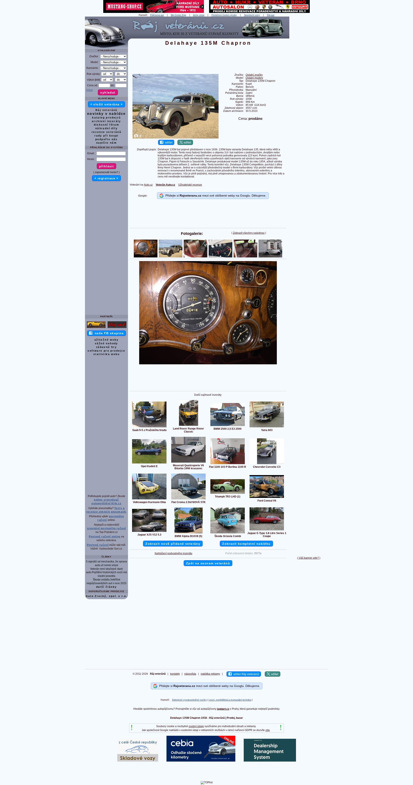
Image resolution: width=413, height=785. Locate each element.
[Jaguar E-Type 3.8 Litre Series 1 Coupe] (267, 530)
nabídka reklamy (210, 673)
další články (106, 586)
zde (267, 730)
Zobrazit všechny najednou (249, 232)
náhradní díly (106, 128)
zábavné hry (106, 347)
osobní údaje (196, 726)
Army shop (198, 15)
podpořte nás (106, 139)
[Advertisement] (308, 81)
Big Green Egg (178, 15)
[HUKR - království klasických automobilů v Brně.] (259, 12)
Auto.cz (148, 184)
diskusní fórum (106, 124)
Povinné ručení (98, 544)
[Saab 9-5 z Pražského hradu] (149, 427)
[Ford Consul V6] (267, 497)
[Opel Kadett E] (149, 463)
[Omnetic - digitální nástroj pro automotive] (270, 760)
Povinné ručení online (104, 536)
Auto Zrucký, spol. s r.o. (106, 596)
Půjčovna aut (157, 15)
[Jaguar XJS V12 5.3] (149, 531)
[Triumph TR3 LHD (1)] (227, 493)
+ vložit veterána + (106, 104)
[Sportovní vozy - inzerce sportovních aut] (96, 327)
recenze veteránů (106, 132)
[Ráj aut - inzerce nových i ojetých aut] (117, 327)
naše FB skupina (108, 333)
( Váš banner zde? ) (308, 557)
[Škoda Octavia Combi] (227, 533)
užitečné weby (106, 339)
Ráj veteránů (106, 110)
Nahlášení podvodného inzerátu (173, 553)
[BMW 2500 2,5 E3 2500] (227, 425)
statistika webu (106, 354)
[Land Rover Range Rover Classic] (188, 425)
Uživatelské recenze (190, 184)
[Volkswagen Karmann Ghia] (149, 499)
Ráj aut (270, 15)
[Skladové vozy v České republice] (137, 760)
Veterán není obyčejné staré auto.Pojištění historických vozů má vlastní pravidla (106, 572)
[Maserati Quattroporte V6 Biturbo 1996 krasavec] (188, 462)
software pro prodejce (106, 350)
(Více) (89, 90)
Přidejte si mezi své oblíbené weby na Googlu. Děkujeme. (215, 195)
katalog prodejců (106, 117)
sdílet (167, 142)
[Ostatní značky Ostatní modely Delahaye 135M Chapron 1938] (208, 363)
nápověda (190, 673)
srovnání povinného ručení (106, 528)
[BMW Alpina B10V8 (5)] (188, 533)
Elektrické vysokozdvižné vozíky (189, 700)
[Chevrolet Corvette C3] (267, 463)
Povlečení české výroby (224, 15)
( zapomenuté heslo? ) (106, 172)
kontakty (175, 673)
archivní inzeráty (106, 121)
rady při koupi (106, 135)
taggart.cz (223, 708)
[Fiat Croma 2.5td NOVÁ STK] (188, 499)
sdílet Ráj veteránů (245, 674)
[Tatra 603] (267, 427)
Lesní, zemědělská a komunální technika (230, 700)
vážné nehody (106, 343)
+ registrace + (106, 178)
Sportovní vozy (252, 15)
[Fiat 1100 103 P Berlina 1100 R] (227, 463)
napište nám (106, 142)
